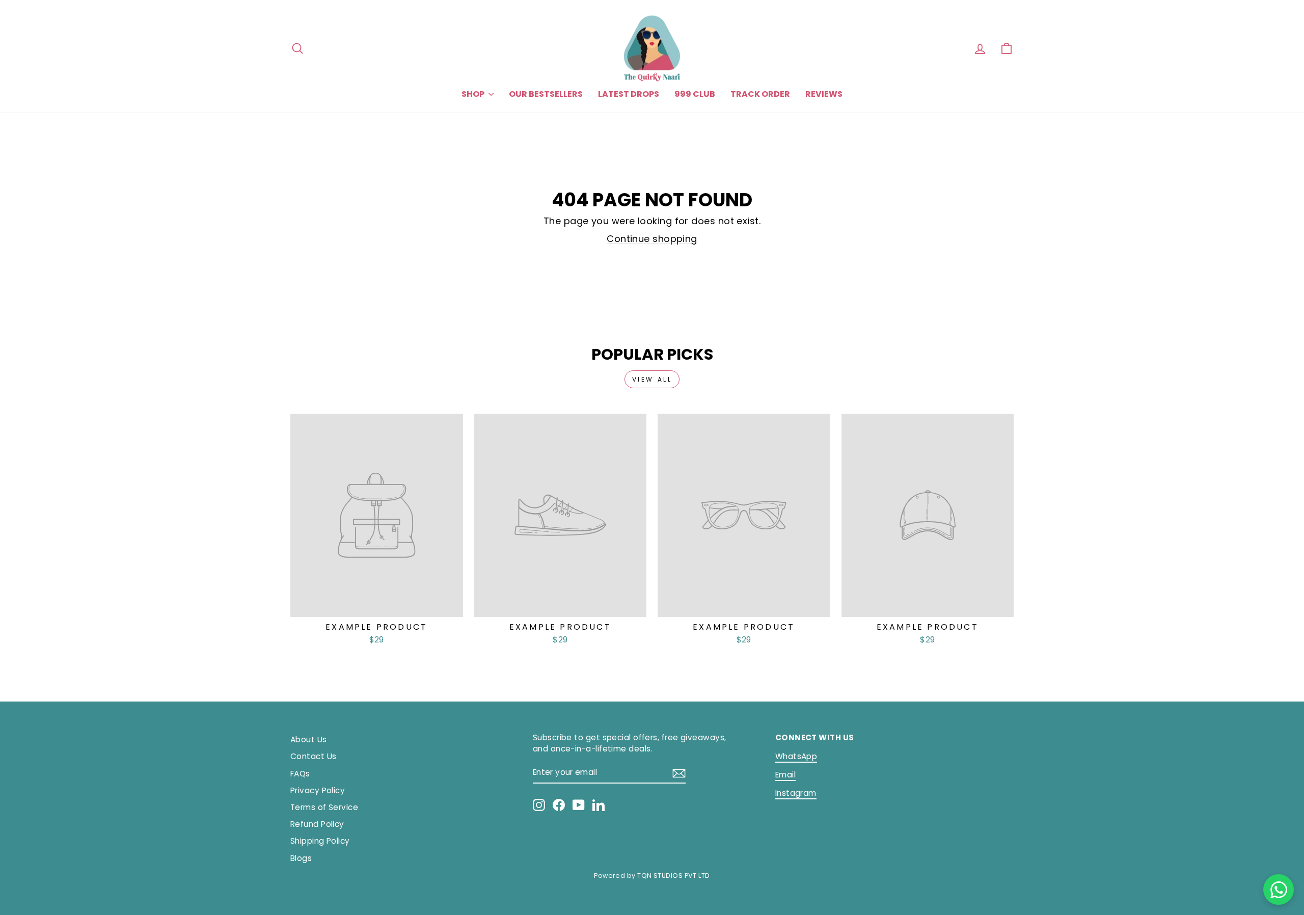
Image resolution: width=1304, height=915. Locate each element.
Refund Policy (317, 824)
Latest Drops (628, 94)
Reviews (824, 94)
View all (652, 379)
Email (785, 774)
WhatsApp (796, 756)
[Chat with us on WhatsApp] (1278, 889)
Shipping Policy (320, 841)
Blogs (301, 858)
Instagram (796, 793)
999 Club (694, 94)
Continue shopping (652, 238)
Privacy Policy (317, 790)
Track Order (760, 94)
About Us (308, 739)
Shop (473, 94)
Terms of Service (324, 807)
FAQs (300, 773)
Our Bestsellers (546, 94)
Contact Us (313, 756)
